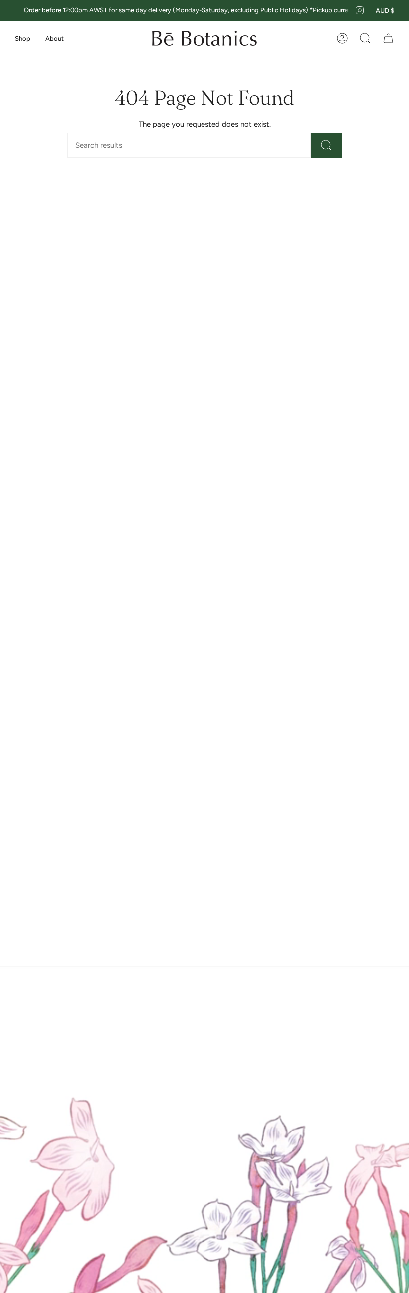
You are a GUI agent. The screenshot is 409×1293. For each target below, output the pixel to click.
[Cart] (388, 38)
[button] (22, 38)
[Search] (326, 145)
